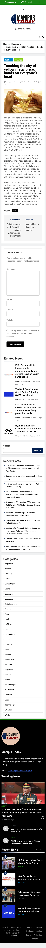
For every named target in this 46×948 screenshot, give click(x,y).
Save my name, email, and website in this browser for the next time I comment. (23, 333)
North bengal (10, 685)
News (7, 680)
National (8, 674)
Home (31, 927)
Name (10, 299)
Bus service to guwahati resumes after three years (10, 1)
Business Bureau (23, 381)
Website (10, 320)
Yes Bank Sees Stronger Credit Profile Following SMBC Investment (27, 392)
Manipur (8, 649)
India (7, 629)
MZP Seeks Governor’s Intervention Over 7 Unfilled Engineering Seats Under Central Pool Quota (23, 468)
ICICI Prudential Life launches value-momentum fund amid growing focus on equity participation (27, 371)
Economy (9, 594)
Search (6, 445)
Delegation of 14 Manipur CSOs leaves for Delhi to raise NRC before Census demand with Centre (23, 505)
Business (9, 60)
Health (7, 619)
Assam (8, 569)
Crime (7, 589)
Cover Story (10, 584)
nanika (19, 399)
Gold (15, 210)
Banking (8, 574)
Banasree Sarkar (12, 82)
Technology (9, 705)
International (10, 634)
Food (7, 614)
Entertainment (11, 604)
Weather (8, 710)
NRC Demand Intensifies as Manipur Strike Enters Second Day (26, 1)
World (7, 715)
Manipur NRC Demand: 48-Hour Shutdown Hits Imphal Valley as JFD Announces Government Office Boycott (23, 531)
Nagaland (9, 669)
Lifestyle (8, 644)
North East (9, 690)
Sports (7, 700)
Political (8, 695)
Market (8, 654)
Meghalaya (9, 659)
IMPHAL (8, 624)
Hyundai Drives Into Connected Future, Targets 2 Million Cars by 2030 (28, 429)
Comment (11, 269)
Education (9, 599)
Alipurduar (9, 564)
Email (10, 310)
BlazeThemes (11, 936)
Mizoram (8, 664)
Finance (18, 60)
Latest (7, 639)
